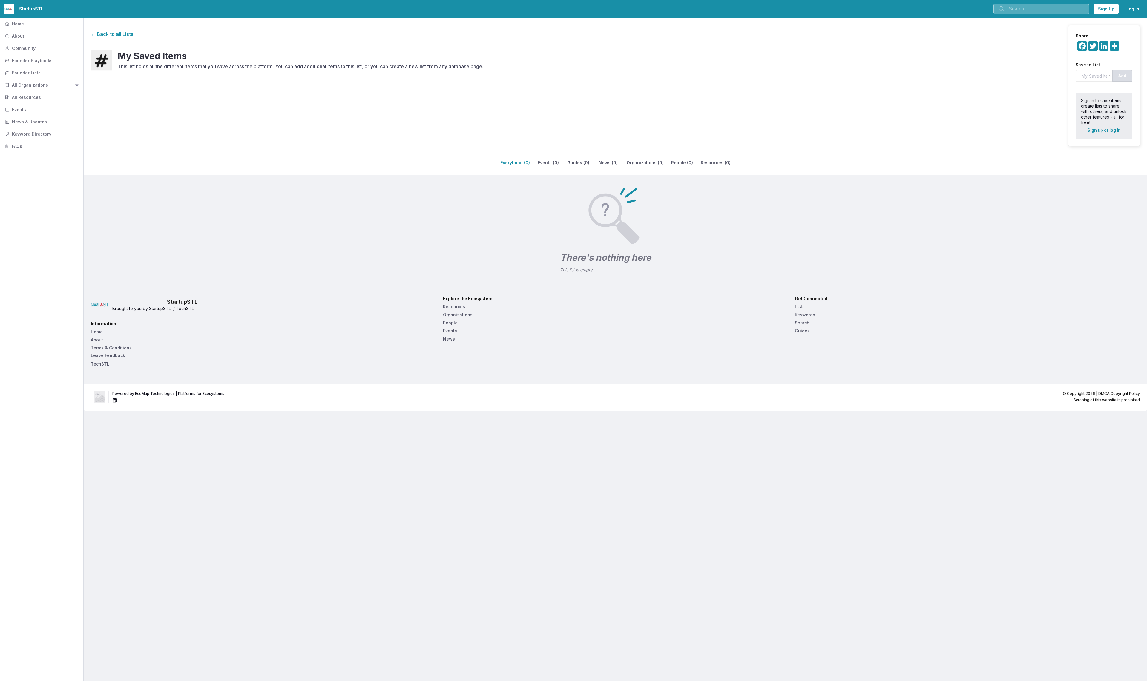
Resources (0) (716, 162)
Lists (800, 306)
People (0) (682, 162)
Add (1122, 75)
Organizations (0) (645, 162)
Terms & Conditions (111, 347)
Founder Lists (22, 72)
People (450, 322)
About (14, 36)
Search (802, 322)
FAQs (13, 146)
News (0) (608, 162)
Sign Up (1106, 8)
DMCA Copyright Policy (1119, 393)
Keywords (805, 314)
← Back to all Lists (112, 34)
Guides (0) (578, 162)
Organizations (458, 314)
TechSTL (100, 363)
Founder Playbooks (28, 60)
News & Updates (25, 121)
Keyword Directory (27, 133)
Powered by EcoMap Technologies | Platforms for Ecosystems (168, 393)
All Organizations (26, 85)
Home (14, 23)
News (449, 338)
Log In (1132, 8)
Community (20, 48)
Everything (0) (515, 162)
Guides (802, 330)
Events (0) (548, 162)
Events (15, 109)
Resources (454, 306)
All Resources (22, 97)
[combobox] (1041, 9)
